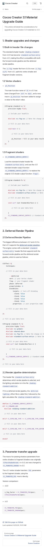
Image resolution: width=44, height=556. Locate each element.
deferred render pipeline (30, 245)
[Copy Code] (40, 106)
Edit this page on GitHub (14, 522)
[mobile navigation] (40, 3)
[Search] (27, 3)
